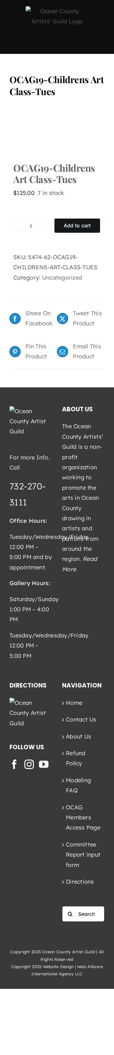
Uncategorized (62, 277)
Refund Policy (76, 758)
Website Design (58, 966)
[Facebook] (14, 764)
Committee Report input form (83, 855)
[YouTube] (43, 764)
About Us (78, 736)
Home (74, 702)
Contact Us (81, 719)
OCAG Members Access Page (83, 817)
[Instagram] (29, 764)
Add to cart (77, 225)
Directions (80, 881)
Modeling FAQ (78, 785)
